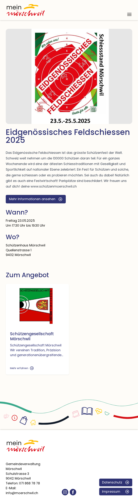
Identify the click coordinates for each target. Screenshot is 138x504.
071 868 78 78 (29, 483)
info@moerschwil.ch (22, 493)
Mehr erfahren (19, 368)
